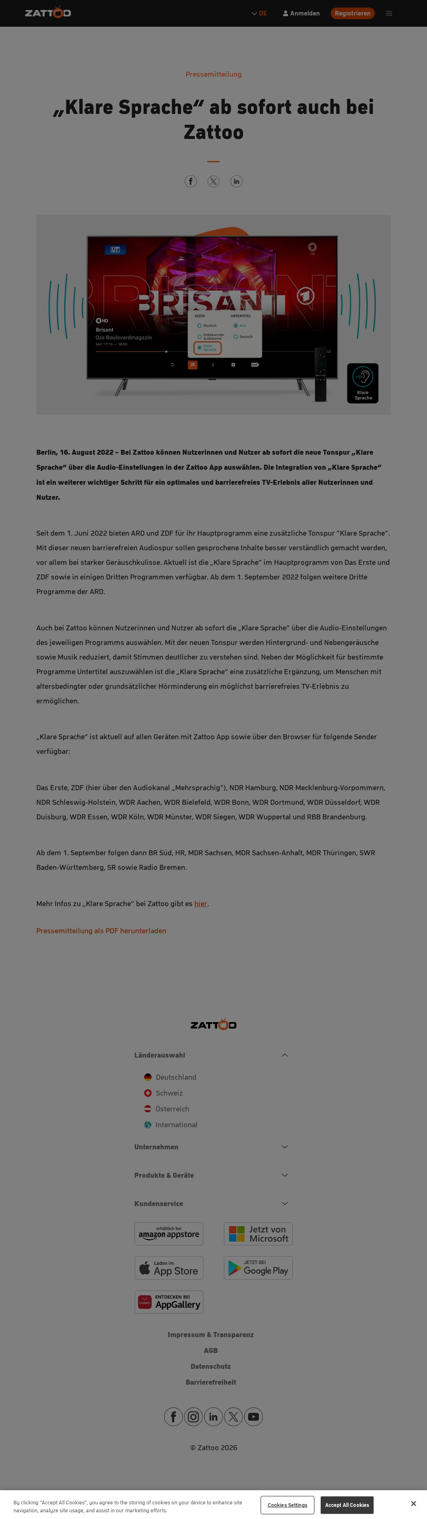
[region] (213, 1504)
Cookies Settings (287, 1505)
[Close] (413, 1503)
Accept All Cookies (347, 1505)
